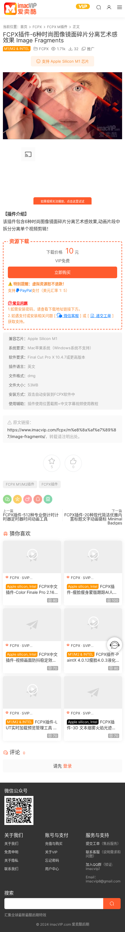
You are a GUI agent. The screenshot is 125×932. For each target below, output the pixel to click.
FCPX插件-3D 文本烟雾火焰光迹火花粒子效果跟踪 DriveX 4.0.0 (92, 725)
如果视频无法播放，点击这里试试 (62, 201)
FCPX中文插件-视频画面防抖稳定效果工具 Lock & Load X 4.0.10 (32, 657)
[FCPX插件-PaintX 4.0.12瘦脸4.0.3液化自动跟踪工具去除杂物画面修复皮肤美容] (93, 624)
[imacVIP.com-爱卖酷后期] (20, 8)
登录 (67, 766)
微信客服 (71, 315)
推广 (90, 48)
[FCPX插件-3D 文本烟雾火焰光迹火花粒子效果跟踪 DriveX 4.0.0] (93, 692)
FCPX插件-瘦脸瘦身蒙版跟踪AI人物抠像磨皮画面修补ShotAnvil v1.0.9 (92, 589)
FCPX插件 (50, 484)
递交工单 (103, 315)
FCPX (44, 48)
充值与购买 (54, 843)
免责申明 (11, 852)
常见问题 (20, 303)
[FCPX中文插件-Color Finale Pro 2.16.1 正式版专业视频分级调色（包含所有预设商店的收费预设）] (32, 557)
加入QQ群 (93, 864)
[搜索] (98, 7)
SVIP (26, 578)
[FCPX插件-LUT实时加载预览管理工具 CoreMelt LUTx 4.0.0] (32, 692)
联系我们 (11, 869)
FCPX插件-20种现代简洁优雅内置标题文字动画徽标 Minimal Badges (93, 518)
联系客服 (93, 852)
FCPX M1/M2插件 (20, 484)
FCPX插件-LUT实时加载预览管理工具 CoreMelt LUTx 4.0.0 (32, 725)
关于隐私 (11, 860)
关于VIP (51, 852)
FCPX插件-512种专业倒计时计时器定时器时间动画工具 (31, 516)
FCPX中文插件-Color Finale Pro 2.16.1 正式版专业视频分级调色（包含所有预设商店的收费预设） (32, 589)
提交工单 (93, 843)
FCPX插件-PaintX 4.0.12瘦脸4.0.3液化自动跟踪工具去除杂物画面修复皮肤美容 (93, 657)
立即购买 (62, 272)
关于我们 (11, 843)
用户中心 (52, 869)
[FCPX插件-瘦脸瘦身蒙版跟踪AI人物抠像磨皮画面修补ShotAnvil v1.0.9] (93, 557)
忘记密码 (52, 860)
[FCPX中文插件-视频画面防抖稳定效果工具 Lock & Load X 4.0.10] (32, 624)
